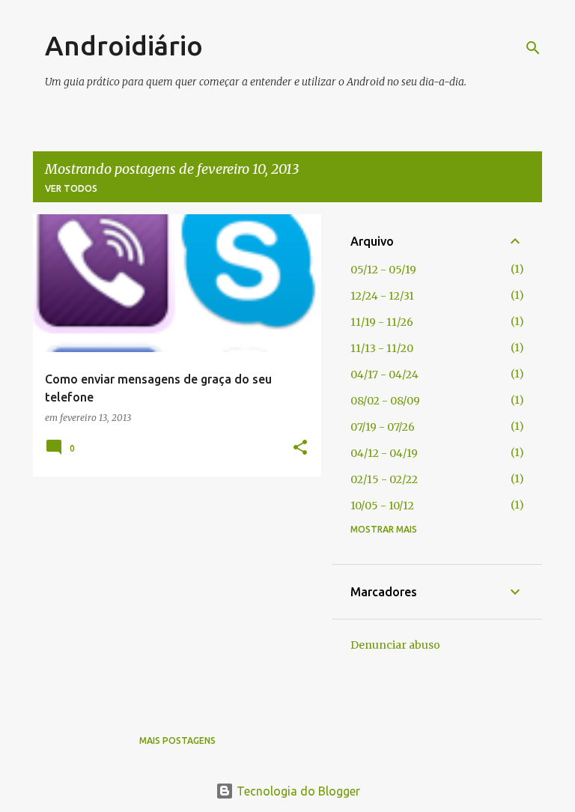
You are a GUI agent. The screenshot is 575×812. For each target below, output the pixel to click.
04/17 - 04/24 (384, 374)
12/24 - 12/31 (382, 296)
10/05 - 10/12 (382, 505)
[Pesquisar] (533, 48)
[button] (300, 448)
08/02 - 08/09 (385, 400)
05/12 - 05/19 (383, 269)
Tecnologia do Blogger (297, 791)
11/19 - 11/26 (381, 322)
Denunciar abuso (395, 645)
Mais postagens (177, 740)
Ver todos (71, 188)
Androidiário (124, 45)
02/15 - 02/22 (384, 479)
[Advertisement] (171, 592)
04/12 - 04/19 (384, 453)
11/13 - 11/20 (381, 348)
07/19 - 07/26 (382, 427)
